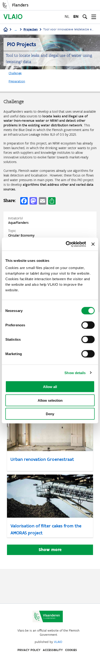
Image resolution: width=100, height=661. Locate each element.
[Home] (5, 29)
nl (67, 16)
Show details (75, 373)
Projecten (30, 29)
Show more (50, 549)
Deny (50, 414)
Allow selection (50, 400)
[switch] (88, 325)
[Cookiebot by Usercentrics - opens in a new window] (66, 244)
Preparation (17, 81)
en (76, 16)
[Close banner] (93, 244)
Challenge (15, 73)
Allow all (50, 387)
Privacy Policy (28, 650)
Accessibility (53, 650)
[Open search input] (84, 16)
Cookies (71, 650)
